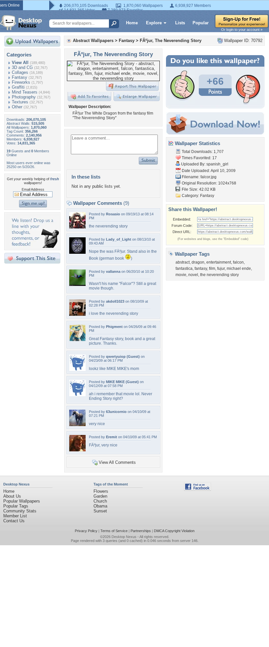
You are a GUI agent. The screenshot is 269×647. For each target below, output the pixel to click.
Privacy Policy (86, 531)
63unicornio (116, 412)
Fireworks (21, 82)
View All (20, 62)
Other (17, 106)
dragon (198, 262)
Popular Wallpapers (21, 501)
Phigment (114, 327)
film (212, 268)
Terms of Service (114, 531)
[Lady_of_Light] (77, 252)
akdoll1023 (115, 301)
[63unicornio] (77, 424)
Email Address (33, 189)
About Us (12, 496)
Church (100, 501)
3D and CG (22, 67)
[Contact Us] (34, 246)
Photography (24, 97)
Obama (100, 506)
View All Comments (117, 462)
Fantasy (19, 77)
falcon (238, 262)
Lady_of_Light (118, 239)
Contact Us (14, 520)
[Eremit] (77, 449)
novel (193, 274)
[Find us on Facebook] (197, 489)
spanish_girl (217, 164)
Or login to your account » (241, 30)
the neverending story (219, 274)
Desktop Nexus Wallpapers (21, 22)
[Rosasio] (77, 227)
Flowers (100, 491)
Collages (20, 72)
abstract (183, 262)
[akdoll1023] (77, 314)
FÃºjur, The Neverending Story (170, 40)
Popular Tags (15, 506)
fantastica (184, 268)
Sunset (100, 510)
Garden (100, 496)
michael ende (239, 268)
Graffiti (18, 87)
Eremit (111, 437)
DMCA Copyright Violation (174, 531)
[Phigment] (77, 339)
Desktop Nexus (124, 537)
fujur (221, 268)
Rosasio (113, 214)
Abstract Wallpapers (93, 40)
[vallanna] (77, 284)
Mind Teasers (24, 92)
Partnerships (141, 531)
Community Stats (19, 510)
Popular (201, 22)
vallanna (113, 271)
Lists (180, 22)
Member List (15, 515)
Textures (20, 101)
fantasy (201, 268)
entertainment (218, 262)
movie (181, 274)
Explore (154, 22)
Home (132, 22)
